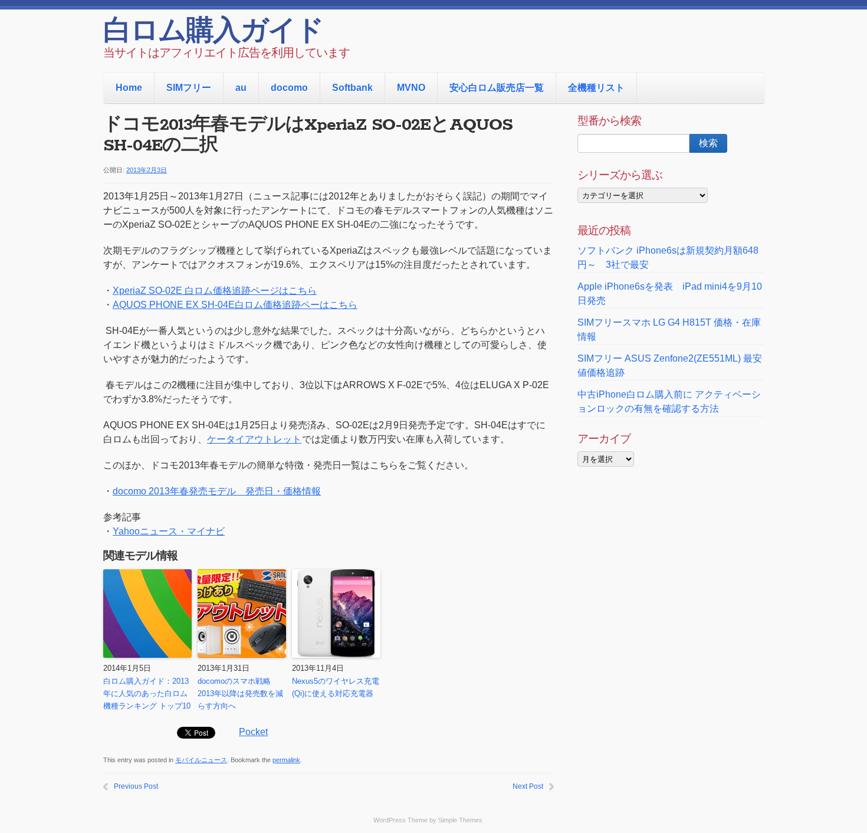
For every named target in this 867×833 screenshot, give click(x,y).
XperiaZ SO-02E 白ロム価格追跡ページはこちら (215, 291)
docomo (289, 88)
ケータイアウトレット (254, 439)
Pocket (253, 732)
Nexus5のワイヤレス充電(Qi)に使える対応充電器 (335, 687)
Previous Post (136, 786)
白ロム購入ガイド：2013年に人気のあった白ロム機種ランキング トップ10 (147, 693)
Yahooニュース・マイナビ (169, 531)
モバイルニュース (201, 759)
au (241, 88)
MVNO (411, 88)
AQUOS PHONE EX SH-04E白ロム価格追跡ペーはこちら (235, 305)
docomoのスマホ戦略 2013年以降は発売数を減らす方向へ (240, 693)
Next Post (528, 786)
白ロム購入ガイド (213, 32)
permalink (286, 759)
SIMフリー (188, 88)
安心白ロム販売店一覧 (496, 88)
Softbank (352, 88)
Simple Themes (460, 820)
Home (129, 88)
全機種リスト (596, 88)
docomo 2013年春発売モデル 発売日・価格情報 (217, 491)
